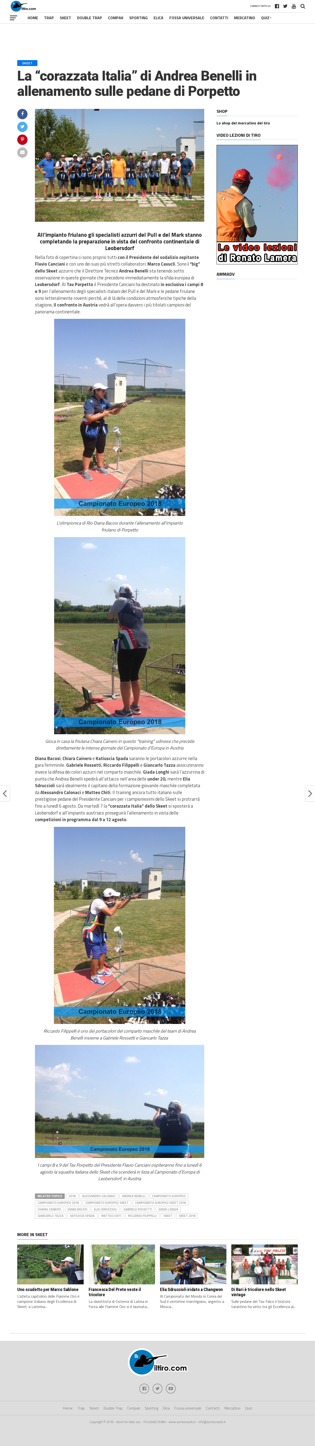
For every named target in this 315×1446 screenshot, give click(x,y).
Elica (158, 18)
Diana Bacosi (77, 1209)
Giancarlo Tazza (50, 1215)
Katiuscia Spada (82, 1215)
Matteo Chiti (111, 1215)
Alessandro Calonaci (98, 1195)
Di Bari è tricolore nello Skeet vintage (258, 1292)
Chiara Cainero (49, 1209)
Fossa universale (186, 18)
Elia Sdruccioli (105, 1209)
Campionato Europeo (169, 1195)
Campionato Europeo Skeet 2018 (160, 1202)
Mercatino (244, 18)
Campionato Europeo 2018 (58, 1202)
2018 (72, 1195)
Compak (115, 18)
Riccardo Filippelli (142, 1215)
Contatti (219, 18)
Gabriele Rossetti (138, 1209)
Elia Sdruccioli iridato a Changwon (191, 1289)
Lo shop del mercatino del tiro (243, 123)
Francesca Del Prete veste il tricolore (115, 1292)
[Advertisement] (157, 38)
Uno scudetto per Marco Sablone (47, 1289)
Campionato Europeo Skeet (106, 1202)
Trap (49, 18)
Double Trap (89, 18)
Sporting (138, 18)
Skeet (65, 18)
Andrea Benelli (133, 1195)
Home (33, 18)
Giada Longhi (168, 1209)
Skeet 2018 (187, 1215)
